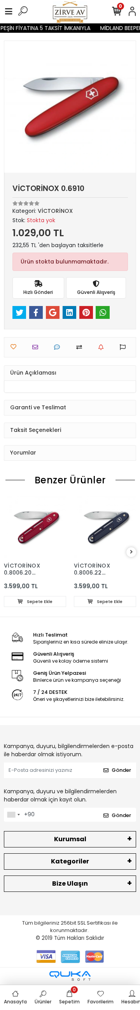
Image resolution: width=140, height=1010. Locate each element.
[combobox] (13, 814)
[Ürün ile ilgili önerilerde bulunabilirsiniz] (124, 347)
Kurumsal (70, 839)
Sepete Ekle (39, 601)
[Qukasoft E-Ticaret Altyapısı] (70, 976)
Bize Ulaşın (70, 883)
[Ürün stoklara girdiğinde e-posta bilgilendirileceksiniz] (102, 347)
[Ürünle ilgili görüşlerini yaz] (59, 347)
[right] (131, 552)
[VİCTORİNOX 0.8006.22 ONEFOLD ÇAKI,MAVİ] (105, 527)
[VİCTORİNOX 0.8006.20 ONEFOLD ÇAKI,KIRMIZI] (35, 527)
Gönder (121, 770)
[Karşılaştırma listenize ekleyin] (81, 347)
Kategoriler (70, 861)
